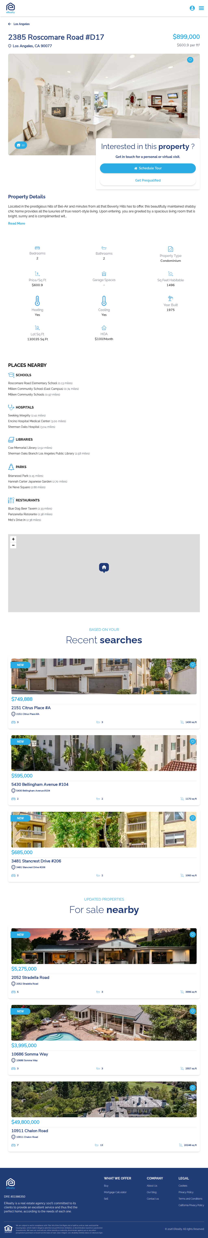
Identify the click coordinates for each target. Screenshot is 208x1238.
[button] (192, 8)
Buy (106, 1185)
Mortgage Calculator (115, 1192)
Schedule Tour (150, 168)
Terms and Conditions (190, 1198)
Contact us (153, 1198)
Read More (16, 223)
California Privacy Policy (191, 1205)
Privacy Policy (186, 1192)
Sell (106, 1198)
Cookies (183, 1185)
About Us (152, 1185)
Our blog (151, 1192)
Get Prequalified (148, 180)
